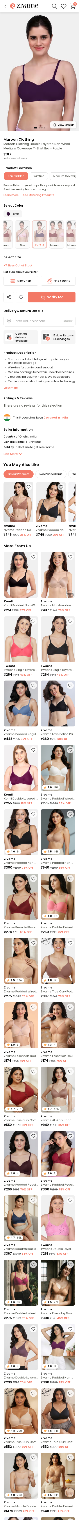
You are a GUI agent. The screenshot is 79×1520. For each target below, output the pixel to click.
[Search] (54, 6)
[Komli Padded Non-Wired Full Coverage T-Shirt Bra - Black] (21, 575)
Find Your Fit (62, 281)
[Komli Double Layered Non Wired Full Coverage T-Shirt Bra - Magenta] (21, 768)
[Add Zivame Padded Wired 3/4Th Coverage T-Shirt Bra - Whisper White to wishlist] (70, 749)
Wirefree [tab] (39, 176)
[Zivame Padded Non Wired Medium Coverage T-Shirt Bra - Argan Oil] (18, 502)
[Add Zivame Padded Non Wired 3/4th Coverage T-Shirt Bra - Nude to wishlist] (70, 814)
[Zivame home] (24, 6)
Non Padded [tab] (16, 176)
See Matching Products (38, 195)
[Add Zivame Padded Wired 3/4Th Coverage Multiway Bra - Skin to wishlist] (70, 1457)
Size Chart (24, 281)
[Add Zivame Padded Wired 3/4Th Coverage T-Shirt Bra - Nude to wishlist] (33, 942)
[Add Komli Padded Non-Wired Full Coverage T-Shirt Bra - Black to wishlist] (33, 556)
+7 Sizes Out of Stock (18, 265)
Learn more (11, 195)
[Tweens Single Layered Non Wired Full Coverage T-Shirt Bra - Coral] (21, 639)
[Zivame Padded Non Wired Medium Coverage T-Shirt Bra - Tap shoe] (51, 502)
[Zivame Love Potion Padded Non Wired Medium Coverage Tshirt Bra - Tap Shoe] (58, 703)
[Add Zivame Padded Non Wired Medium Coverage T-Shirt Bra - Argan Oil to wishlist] (28, 486)
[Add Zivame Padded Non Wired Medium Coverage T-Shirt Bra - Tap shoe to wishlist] (61, 486)
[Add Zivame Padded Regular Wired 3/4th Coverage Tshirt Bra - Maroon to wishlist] (70, 1135)
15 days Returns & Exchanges (63, 337)
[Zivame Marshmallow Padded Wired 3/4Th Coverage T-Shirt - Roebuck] (58, 575)
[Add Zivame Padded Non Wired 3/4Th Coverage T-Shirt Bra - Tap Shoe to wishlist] (33, 814)
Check (68, 321)
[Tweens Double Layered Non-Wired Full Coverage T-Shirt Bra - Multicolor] (58, 1218)
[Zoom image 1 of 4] (39, 71)
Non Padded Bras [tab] (51, 474)
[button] (5, 6)
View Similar (66, 125)
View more (11, 388)
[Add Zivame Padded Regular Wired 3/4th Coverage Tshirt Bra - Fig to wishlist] (33, 1135)
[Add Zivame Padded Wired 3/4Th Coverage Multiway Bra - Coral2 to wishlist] (70, 878)
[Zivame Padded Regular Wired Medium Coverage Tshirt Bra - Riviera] (21, 703)
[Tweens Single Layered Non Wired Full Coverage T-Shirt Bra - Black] (58, 639)
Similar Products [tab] (18, 474)
